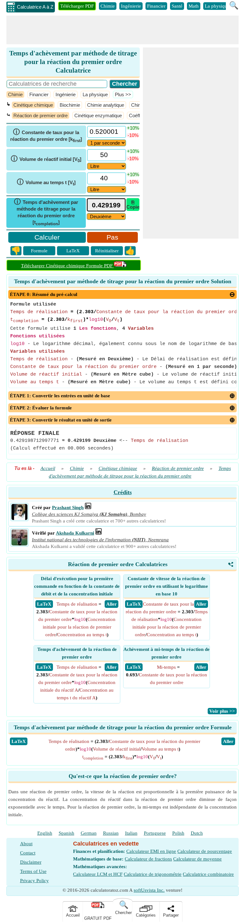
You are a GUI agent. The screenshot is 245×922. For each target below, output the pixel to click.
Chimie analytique (105, 105)
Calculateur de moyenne (197, 858)
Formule (39, 250)
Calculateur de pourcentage (204, 851)
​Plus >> (123, 94)
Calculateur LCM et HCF (97, 874)
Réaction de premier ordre (40, 115)
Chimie (107, 6)
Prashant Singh (68, 507)
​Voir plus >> (222, 711)
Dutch (197, 833)
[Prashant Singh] (19, 518)
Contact (27, 852)
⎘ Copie (132, 204)
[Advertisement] (122, 30)
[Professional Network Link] (88, 507)
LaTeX (73, 250)
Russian (111, 833)
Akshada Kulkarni (75, 533)
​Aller (228, 741)
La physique (217, 6)
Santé (177, 6)
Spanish (66, 833)
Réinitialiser (107, 250)
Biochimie (70, 105)
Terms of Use (33, 871)
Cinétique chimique (33, 105)
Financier (156, 6)
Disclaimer (30, 862)
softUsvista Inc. (149, 890)
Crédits (123, 492)
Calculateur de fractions (148, 858)
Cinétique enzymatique (98, 115)
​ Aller (111, 604)
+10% (133, 128)
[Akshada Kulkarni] (19, 543)
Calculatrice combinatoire (208, 874)
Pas (112, 237)
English (44, 833)
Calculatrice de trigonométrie (153, 874)
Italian (131, 833)
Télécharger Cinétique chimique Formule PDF (67, 265)
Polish (178, 833)
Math (194, 6)
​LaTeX (18, 741)
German (89, 833)
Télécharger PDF (77, 6)
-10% (133, 135)
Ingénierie (131, 6)
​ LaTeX (44, 604)
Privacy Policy (34, 880)
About (26, 843)
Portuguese (155, 833)
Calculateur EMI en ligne (151, 851)
